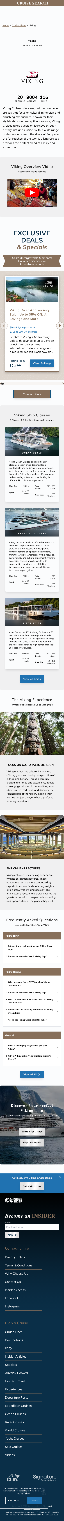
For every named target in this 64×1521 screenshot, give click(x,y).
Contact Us (13, 1282)
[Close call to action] (60, 1177)
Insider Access (15, 1290)
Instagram (12, 1306)
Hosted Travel (15, 1381)
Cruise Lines (19, 25)
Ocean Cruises (15, 1414)
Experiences (13, 1389)
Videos (10, 1455)
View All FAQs (32, 1074)
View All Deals (32, 394)
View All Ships (32, 678)
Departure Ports (16, 1397)
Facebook (12, 1298)
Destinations (14, 1340)
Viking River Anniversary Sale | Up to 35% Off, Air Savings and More (30, 314)
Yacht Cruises (14, 1438)
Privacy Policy (15, 1257)
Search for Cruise (32, 1131)
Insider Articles (15, 1356)
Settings (13, 1500)
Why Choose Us (16, 1273)
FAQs (9, 1348)
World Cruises (15, 1430)
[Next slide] (60, 325)
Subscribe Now (32, 1186)
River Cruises (14, 1422)
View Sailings (42, 363)
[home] (13, 1200)
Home (5, 25)
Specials (11, 1365)
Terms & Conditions (18, 1265)
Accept (34, 1500)
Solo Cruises (14, 1447)
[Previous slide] (4, 325)
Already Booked (16, 1373)
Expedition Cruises (18, 1406)
